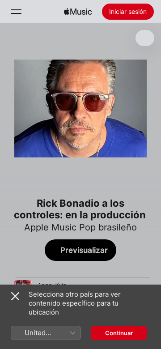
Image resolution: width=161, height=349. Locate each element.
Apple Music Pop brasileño (80, 227)
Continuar (119, 332)
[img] (78, 12)
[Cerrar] (15, 296)
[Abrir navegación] (16, 11)
